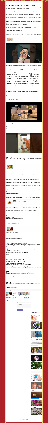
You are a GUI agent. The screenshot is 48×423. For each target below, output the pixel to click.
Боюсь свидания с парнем (34, 353)
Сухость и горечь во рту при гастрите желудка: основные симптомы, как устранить (36, 390)
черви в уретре (33, 361)
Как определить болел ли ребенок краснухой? (20, 38)
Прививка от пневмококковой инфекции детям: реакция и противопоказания (14, 297)
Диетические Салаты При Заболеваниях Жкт (20, 201)
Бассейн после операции (34, 337)
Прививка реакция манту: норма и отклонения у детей (8, 297)
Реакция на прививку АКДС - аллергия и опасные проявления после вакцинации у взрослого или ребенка (26, 297)
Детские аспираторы (20, 296)
